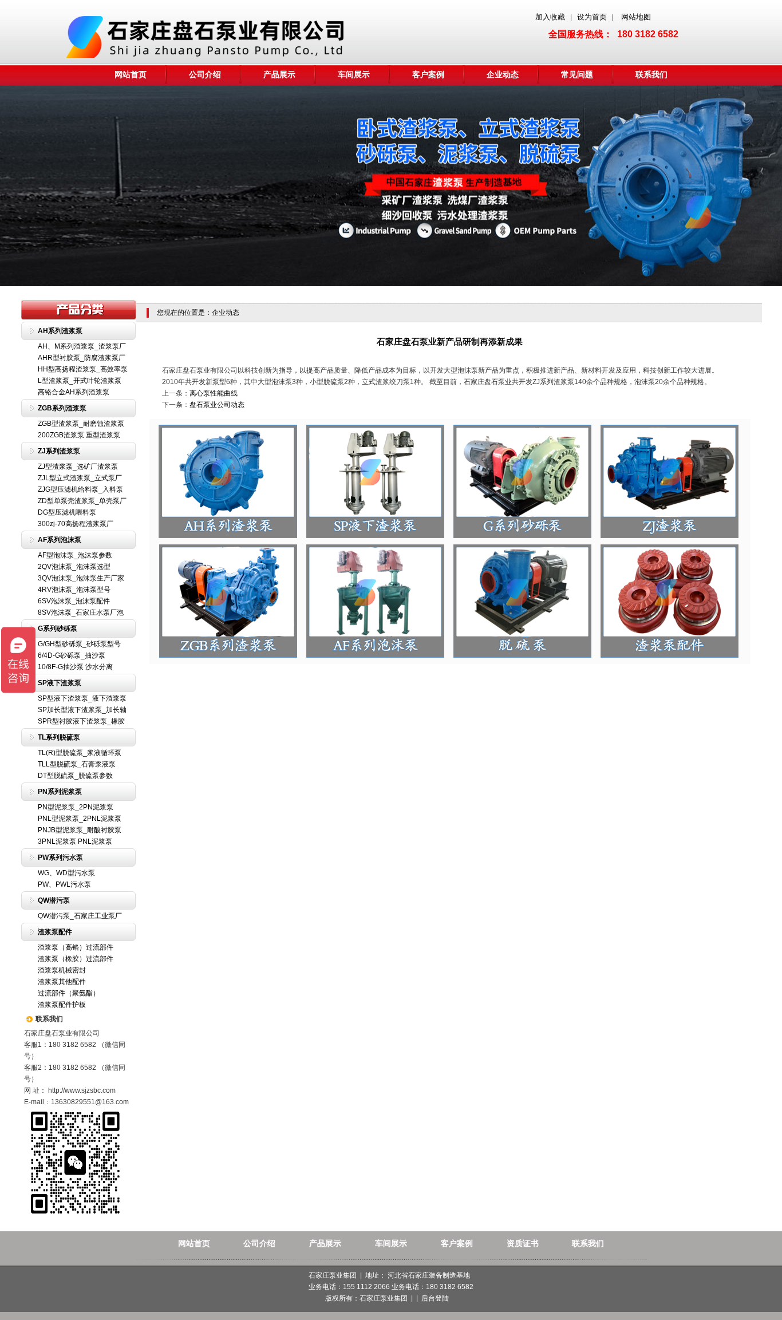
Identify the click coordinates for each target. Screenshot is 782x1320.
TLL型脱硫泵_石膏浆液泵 (77, 764)
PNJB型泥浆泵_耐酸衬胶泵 (79, 830)
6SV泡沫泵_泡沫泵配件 (74, 601)
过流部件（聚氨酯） (69, 993)
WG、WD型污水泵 (66, 873)
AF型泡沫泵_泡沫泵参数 (75, 555)
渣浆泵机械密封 (62, 970)
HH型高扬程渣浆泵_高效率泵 (83, 369)
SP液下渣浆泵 (59, 683)
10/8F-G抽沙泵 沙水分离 (75, 667)
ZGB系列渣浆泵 (62, 408)
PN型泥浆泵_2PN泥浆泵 (75, 807)
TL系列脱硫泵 (59, 737)
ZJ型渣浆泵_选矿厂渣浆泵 (78, 467)
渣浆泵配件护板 (62, 1005)
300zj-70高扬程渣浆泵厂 (75, 524)
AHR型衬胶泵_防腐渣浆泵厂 (81, 358)
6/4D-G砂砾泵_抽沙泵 (71, 655)
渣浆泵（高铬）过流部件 (75, 947)
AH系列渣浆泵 (60, 331)
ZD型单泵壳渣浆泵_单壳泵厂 (82, 501)
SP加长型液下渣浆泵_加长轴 (82, 710)
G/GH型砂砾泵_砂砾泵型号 (79, 644)
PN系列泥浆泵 (60, 792)
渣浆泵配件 (55, 932)
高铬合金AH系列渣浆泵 (73, 392)
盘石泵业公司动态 (216, 405)
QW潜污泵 (54, 900)
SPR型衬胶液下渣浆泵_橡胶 (81, 721)
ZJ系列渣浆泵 (59, 451)
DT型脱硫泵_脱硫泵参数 (75, 776)
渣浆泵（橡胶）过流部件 (75, 959)
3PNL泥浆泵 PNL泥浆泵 (75, 841)
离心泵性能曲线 (213, 393)
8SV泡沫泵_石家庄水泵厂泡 (81, 612)
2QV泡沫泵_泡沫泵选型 (74, 567)
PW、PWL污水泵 (64, 884)
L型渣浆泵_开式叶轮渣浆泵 (79, 381)
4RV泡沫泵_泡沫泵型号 (74, 590)
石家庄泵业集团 (384, 1298)
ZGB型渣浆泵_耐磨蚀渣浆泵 (81, 424)
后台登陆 (435, 1298)
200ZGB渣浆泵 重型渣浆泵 (79, 435)
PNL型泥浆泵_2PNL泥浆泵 (79, 819)
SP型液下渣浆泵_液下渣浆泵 (82, 698)
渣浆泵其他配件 (62, 982)
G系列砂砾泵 (57, 629)
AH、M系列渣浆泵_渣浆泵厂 (82, 346)
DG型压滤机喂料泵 (67, 512)
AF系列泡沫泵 (59, 540)
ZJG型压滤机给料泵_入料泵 (80, 489)
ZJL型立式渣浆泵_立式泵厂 (80, 478)
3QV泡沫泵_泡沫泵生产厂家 (81, 578)
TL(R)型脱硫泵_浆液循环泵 (79, 753)
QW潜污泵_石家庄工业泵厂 (80, 916)
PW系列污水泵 (60, 857)
